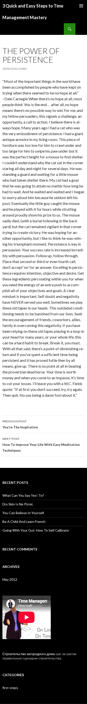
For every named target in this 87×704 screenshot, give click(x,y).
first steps (10, 688)
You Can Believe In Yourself (23, 513)
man (23, 68)
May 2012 (9, 579)
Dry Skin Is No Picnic (17, 504)
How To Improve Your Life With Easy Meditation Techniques (41, 444)
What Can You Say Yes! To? (23, 495)
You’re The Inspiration (20, 424)
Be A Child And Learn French (23, 521)
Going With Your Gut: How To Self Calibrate (35, 530)
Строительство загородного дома (28, 654)
